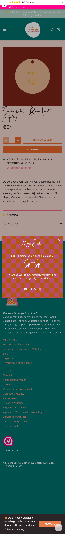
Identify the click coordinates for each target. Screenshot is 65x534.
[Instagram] (30, 288)
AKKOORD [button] (50, 524)
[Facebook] (25, 288)
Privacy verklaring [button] (14, 529)
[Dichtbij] (59, 240)
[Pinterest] (35, 288)
